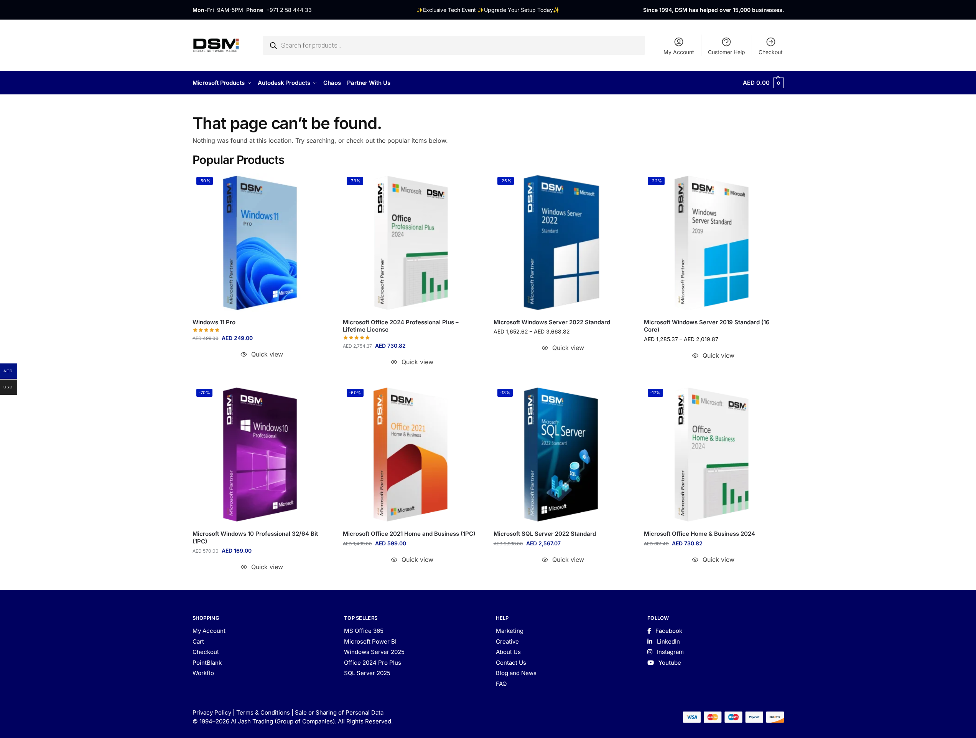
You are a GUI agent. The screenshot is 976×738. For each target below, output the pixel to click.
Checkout (771, 52)
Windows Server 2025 (374, 651)
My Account (678, 52)
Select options (563, 363)
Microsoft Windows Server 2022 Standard (552, 322)
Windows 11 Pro (214, 322)
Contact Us (511, 662)
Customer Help (726, 52)
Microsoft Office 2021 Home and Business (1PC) (409, 533)
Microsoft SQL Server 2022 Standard (545, 533)
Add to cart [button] (262, 369)
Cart (198, 641)
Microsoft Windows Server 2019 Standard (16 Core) (707, 326)
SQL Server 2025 (367, 673)
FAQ (501, 683)
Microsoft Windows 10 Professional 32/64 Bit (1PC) (255, 537)
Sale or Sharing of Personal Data (339, 712)
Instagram (669, 651)
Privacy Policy (212, 712)
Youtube (669, 662)
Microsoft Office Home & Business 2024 (699, 533)
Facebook (668, 630)
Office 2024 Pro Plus (372, 662)
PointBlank (207, 662)
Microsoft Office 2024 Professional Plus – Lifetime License (401, 326)
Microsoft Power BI (370, 641)
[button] (763, 82)
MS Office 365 (363, 630)
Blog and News (516, 673)
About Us (508, 651)
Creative (507, 641)
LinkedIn (667, 641)
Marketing (509, 630)
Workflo (203, 673)
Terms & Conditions (263, 712)
